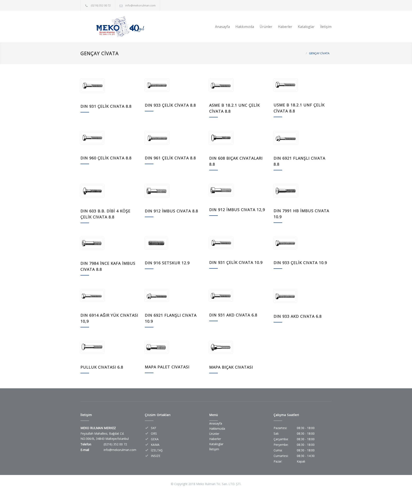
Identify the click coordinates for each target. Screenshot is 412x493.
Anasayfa (222, 26)
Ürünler (266, 26)
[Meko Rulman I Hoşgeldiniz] (120, 26)
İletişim (326, 26)
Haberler (285, 26)
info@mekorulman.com (140, 5)
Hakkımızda (244, 26)
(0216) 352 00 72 (101, 5)
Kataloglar (306, 26)
